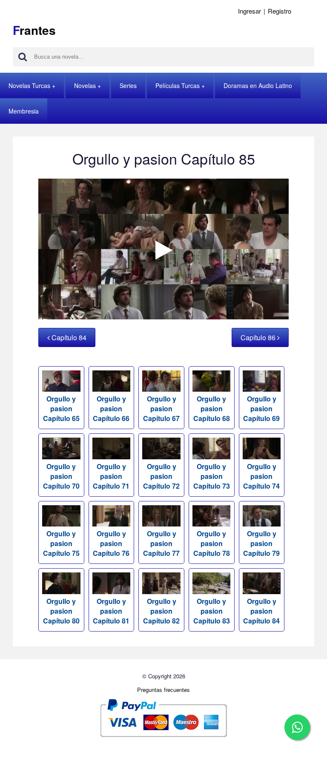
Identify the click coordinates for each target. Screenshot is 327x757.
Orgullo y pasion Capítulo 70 (61, 475)
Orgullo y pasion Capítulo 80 (61, 610)
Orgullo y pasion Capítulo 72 (161, 475)
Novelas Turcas (29, 85)
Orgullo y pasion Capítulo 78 (211, 543)
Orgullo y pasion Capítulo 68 (211, 408)
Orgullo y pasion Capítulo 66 (111, 408)
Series (128, 85)
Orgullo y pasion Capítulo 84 (261, 610)
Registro (279, 10)
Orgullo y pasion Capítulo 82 (161, 610)
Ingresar (249, 10)
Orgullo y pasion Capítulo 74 (261, 475)
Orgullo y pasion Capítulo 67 (161, 408)
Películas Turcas (177, 85)
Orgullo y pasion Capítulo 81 (111, 610)
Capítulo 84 (68, 337)
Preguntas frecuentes (163, 690)
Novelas (85, 85)
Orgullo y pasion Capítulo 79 (261, 543)
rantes (34, 30)
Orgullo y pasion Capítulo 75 (61, 543)
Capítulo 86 (259, 337)
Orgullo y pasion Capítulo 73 (211, 475)
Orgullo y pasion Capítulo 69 (261, 408)
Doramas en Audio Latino (258, 85)
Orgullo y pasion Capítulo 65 (61, 408)
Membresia (24, 111)
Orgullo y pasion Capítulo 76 (111, 543)
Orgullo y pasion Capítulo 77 (161, 543)
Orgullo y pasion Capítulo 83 (211, 610)
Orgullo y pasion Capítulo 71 (111, 475)
